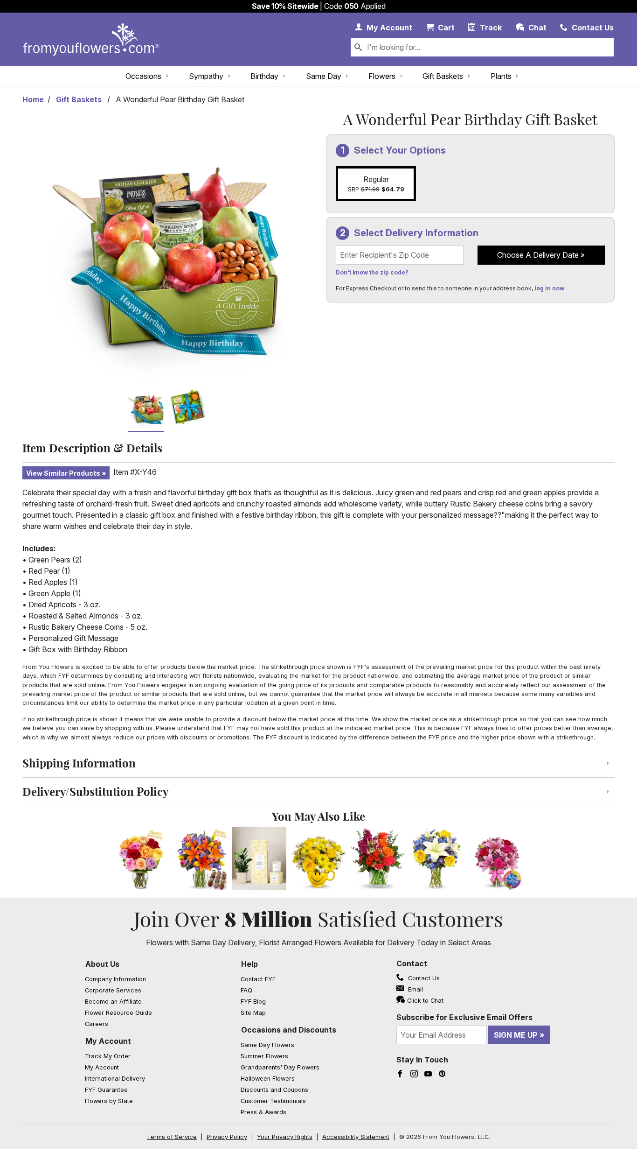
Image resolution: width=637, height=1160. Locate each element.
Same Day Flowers (267, 1044)
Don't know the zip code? (372, 272)
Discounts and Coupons (274, 1089)
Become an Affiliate (113, 1001)
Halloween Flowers (268, 1078)
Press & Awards (263, 1112)
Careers (96, 1023)
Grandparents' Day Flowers (280, 1067)
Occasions (143, 76)
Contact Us (423, 978)
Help (249, 964)
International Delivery (115, 1078)
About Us (102, 964)
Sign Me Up (516, 1035)
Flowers (381, 76)
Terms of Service (172, 1136)
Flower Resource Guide (118, 1012)
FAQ (246, 990)
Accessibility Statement (355, 1136)
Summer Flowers (264, 1056)
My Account (108, 1041)
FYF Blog (253, 1001)
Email (414, 989)
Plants (501, 76)
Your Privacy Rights (284, 1136)
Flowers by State (109, 1100)
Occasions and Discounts (288, 1029)
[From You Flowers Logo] (91, 39)
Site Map (253, 1012)
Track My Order (108, 1056)
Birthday (264, 76)
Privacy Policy (227, 1136)
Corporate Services (113, 990)
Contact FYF (258, 979)
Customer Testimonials (273, 1100)
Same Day (323, 76)
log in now (549, 288)
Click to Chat (425, 1000)
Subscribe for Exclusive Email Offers (464, 1017)
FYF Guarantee (106, 1089)
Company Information (115, 979)
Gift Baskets (442, 76)
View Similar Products (63, 473)
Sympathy (206, 76)
